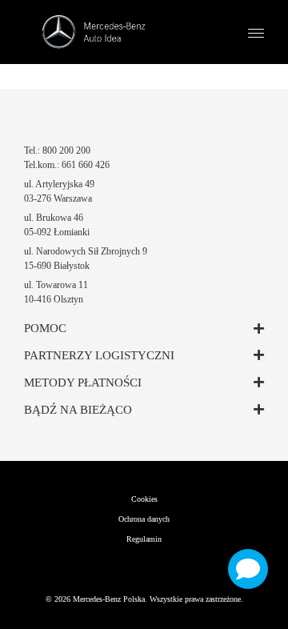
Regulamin (144, 539)
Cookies (144, 499)
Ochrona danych (144, 519)
